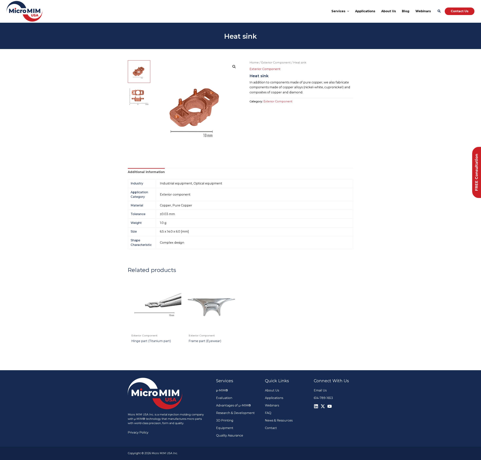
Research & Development (235, 413)
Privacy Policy (138, 432)
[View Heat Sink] (139, 71)
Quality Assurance (229, 435)
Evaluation (224, 398)
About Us (272, 390)
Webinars (272, 405)
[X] (323, 406)
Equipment (224, 428)
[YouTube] (329, 406)
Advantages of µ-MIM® (233, 405)
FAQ (268, 413)
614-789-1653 (323, 398)
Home (254, 62)
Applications (274, 398)
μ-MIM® (222, 390)
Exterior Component (276, 62)
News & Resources (279, 420)
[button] (347, 11)
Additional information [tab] (146, 172)
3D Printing (224, 420)
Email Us (320, 390)
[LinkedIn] (316, 406)
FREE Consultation (476, 172)
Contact (271, 428)
